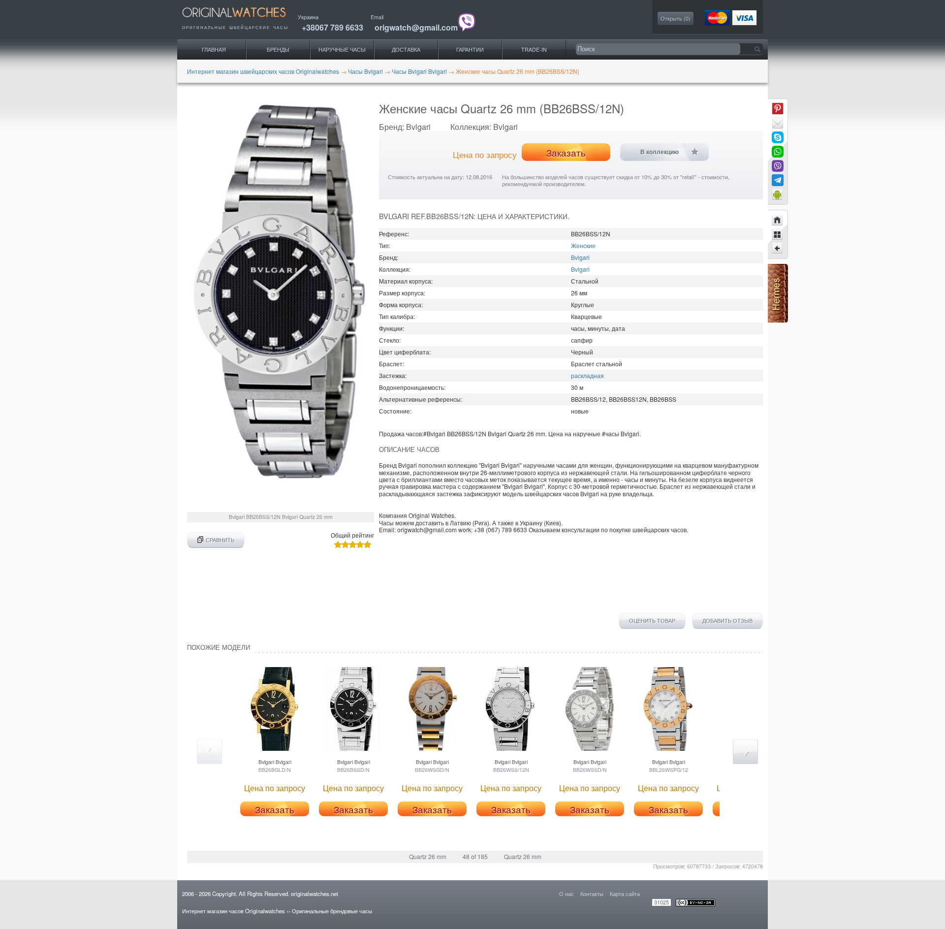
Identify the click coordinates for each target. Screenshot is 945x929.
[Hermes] (778, 320)
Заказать (566, 152)
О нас (566, 893)
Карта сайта (625, 893)
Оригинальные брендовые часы (332, 911)
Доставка (406, 49)
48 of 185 (475, 856)
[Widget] (778, 194)
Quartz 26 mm (427, 856)
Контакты (591, 893)
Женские (583, 245)
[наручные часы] (242, 20)
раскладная (587, 375)
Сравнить (220, 540)
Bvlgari (580, 257)
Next (745, 751)
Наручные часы (342, 49)
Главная (214, 49)
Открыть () (676, 18)
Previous (209, 751)
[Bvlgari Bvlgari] (778, 249)
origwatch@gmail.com (416, 27)
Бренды (278, 49)
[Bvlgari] (778, 234)
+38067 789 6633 (332, 27)
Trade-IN (534, 49)
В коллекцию (659, 152)
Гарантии (470, 49)
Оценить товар (652, 621)
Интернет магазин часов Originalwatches (233, 911)
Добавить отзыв (727, 621)
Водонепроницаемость (411, 387)
